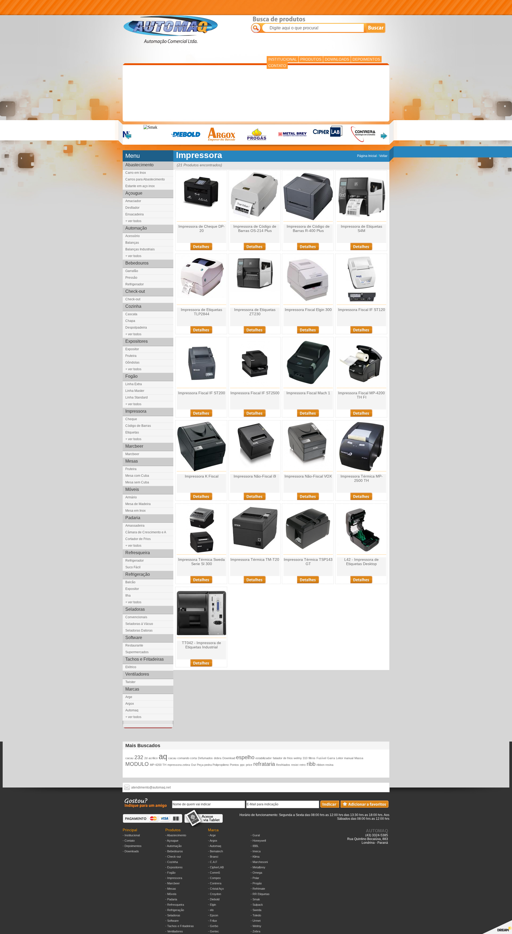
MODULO (137, 764)
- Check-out (173, 856)
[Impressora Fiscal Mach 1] (308, 386)
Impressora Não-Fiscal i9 (255, 476)
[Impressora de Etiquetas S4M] (361, 220)
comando (183, 758)
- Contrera (214, 883)
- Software (172, 920)
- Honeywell (258, 840)
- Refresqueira (174, 904)
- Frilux (212, 920)
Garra (331, 758)
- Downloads (131, 851)
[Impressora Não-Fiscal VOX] (308, 469)
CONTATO (277, 66)
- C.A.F (212, 862)
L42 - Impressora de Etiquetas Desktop (361, 561)
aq (163, 756)
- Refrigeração (174, 910)
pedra (208, 764)
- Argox (212, 840)
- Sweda (256, 910)
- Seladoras (172, 915)
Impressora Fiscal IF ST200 (201, 393)
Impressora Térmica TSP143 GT (308, 561)
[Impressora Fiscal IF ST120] (361, 303)
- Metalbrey (258, 867)
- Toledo (256, 915)
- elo (211, 910)
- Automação (173, 846)
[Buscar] (375, 27)
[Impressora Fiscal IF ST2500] (255, 386)
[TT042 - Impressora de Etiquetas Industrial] (201, 636)
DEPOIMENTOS (366, 59)
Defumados (205, 758)
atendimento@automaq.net (151, 787)
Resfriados (283, 764)
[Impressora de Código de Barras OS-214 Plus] (254, 217)
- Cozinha (171, 862)
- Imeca (256, 851)
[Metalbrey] (292, 142)
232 (138, 757)
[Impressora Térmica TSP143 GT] (308, 551)
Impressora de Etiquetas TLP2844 (201, 312)
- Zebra (255, 931)
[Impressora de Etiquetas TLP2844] (201, 296)
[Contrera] (363, 142)
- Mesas (170, 888)
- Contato (129, 840)
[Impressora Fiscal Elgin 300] (308, 301)
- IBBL (255, 846)
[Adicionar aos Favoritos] (365, 806)
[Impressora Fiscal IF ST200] (201, 386)
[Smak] (150, 127)
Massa (358, 758)
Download (229, 758)
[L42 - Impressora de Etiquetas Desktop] (361, 553)
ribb (311, 764)
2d (145, 758)
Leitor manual (344, 758)
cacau (129, 758)
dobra (217, 758)
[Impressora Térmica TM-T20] (254, 549)
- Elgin (212, 904)
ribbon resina (325, 764)
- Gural (255, 835)
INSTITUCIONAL (282, 59)
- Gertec (213, 931)
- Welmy (256, 926)
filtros (312, 758)
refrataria (264, 764)
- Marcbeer (172, 883)
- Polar (255, 878)
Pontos (234, 764)
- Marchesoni (259, 862)
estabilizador (263, 758)
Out (193, 764)
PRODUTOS (310, 59)
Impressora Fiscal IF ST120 (361, 310)
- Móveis (171, 894)
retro (302, 764)
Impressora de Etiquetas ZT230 (254, 312)
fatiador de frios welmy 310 (290, 758)
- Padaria (171, 899)
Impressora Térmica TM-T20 (254, 559)
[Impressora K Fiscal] (201, 469)
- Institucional (131, 835)
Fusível (321, 758)
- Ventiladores (174, 931)
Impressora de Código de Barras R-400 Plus (308, 228)
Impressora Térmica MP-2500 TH (362, 478)
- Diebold (213, 899)
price (249, 764)
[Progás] (257, 142)
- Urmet (256, 920)
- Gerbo (213, 926)
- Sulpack (257, 904)
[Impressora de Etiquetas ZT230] (254, 290)
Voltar (383, 156)
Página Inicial (367, 156)
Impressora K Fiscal (201, 476)
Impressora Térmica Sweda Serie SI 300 (201, 561)
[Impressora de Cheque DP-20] (201, 207)
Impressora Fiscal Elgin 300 (308, 310)
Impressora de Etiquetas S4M (361, 228)
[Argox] (221, 142)
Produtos (173, 830)
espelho (245, 757)
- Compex (214, 878)
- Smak (255, 899)
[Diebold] (186, 142)
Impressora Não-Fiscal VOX (308, 476)
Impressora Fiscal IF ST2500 (254, 393)
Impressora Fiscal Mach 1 (308, 393)
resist (294, 764)
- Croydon (214, 894)
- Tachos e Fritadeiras (179, 926)
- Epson (213, 915)
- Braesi (213, 856)
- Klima (255, 856)
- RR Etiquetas (260, 894)
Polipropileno (221, 764)
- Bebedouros (174, 851)
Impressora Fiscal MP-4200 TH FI (361, 395)
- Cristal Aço (216, 888)
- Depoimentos (132, 846)
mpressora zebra (178, 764)
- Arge (212, 835)
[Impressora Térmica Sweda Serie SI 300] (201, 553)
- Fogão (170, 872)
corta (193, 758)
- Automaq (214, 846)
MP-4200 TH (158, 764)
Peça (200, 764)
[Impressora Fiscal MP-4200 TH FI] (361, 386)
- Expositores (174, 867)
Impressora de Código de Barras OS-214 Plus (254, 228)
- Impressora (173, 878)
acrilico (153, 758)
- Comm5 (214, 872)
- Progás (256, 883)
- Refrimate (258, 888)
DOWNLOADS (337, 59)
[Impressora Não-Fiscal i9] (254, 467)
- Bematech (215, 851)
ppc (242, 764)
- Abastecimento (175, 835)
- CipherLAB (216, 867)
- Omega (256, 872)
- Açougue (171, 840)
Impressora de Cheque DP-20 (201, 228)
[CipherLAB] (327, 136)
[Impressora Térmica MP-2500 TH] (361, 469)
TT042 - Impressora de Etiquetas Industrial (201, 645)
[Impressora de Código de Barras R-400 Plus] (308, 220)
